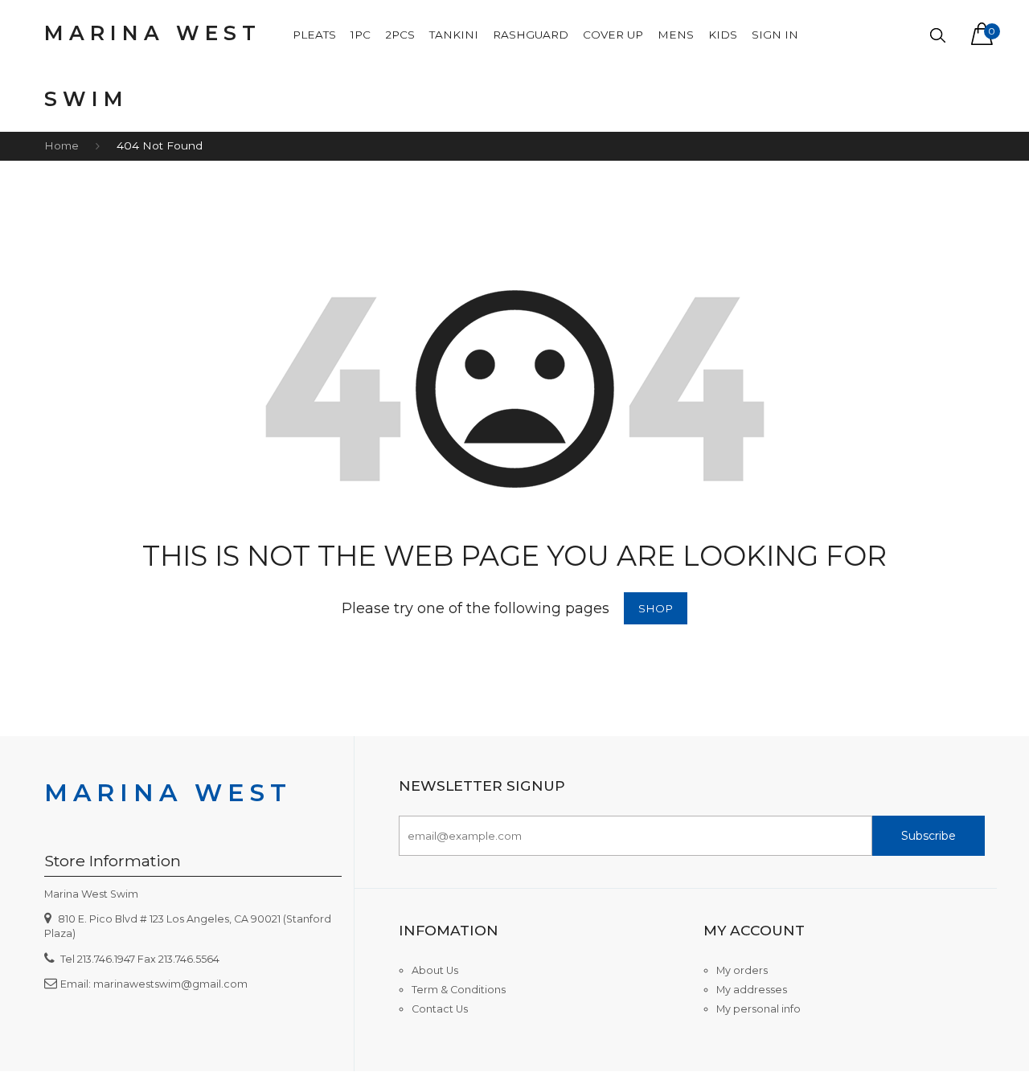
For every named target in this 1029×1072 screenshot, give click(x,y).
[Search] (937, 35)
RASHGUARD (530, 34)
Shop (655, 608)
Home (61, 145)
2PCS (400, 34)
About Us (435, 970)
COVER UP (613, 34)
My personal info (758, 1009)
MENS (676, 34)
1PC (361, 34)
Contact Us (440, 1009)
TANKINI (453, 34)
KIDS (722, 34)
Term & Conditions (459, 990)
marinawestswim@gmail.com (170, 984)
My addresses (751, 990)
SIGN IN (775, 34)
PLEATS (314, 34)
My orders (742, 970)
